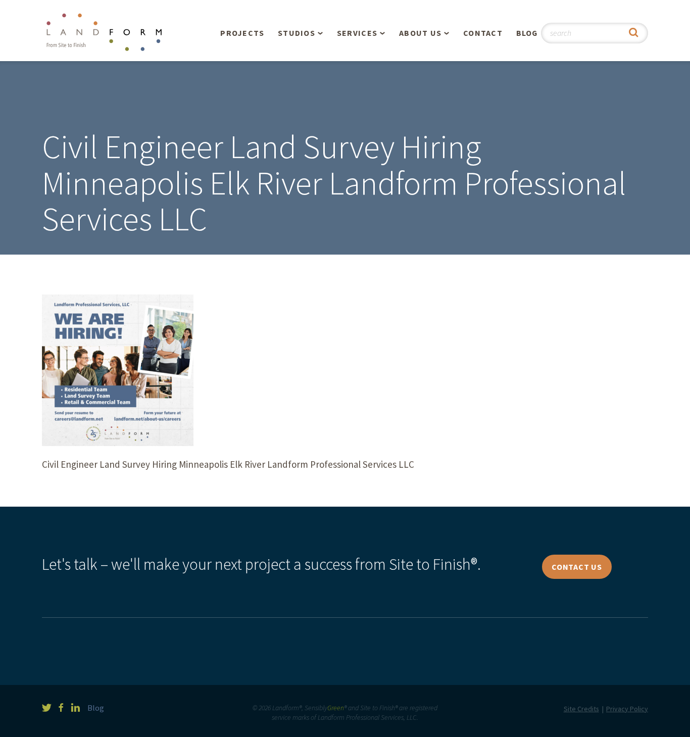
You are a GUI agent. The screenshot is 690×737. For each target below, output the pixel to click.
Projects (242, 33)
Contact (483, 33)
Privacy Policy (627, 708)
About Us (420, 33)
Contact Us (577, 567)
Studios (296, 33)
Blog (527, 33)
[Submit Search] (633, 33)
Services (357, 33)
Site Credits (581, 708)
